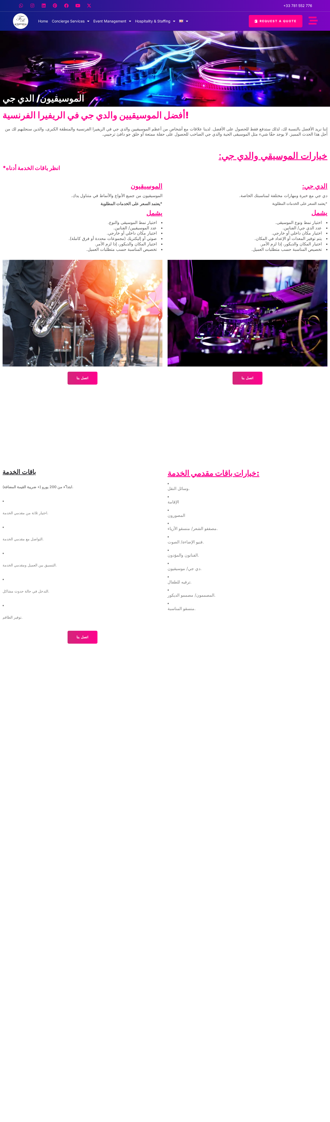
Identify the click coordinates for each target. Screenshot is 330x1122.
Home (43, 21)
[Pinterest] (55, 5)
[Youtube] (77, 5)
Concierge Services (68, 21)
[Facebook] (66, 5)
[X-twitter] (89, 5)
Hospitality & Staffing (152, 21)
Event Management (109, 21)
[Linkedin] (43, 5)
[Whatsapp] (20, 5)
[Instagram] (32, 5)
